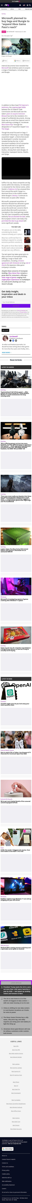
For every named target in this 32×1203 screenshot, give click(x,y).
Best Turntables (16, 1100)
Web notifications (6, 1181)
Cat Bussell (11, 31)
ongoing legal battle (19, 107)
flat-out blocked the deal (16, 217)
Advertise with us (6, 1177)
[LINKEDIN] (13, 340)
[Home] (16, 1)
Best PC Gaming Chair (16, 1075)
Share (5, 60)
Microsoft (5, 68)
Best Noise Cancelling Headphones (16, 1103)
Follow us (18, 60)
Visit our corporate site (14, 1143)
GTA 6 (12, 9)
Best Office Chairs (16, 1111)
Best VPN (16, 1046)
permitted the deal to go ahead (12, 221)
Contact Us (5, 1163)
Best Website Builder (16, 1057)
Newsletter (27, 60)
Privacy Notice (23, 312)
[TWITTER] (10, 340)
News (3, 32)
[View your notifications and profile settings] (20, 5)
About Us (4, 1155)
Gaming (3, 13)
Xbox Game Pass (7, 125)
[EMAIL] (16, 340)
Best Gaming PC (16, 1071)
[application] (16, 167)
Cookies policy (6, 1174)
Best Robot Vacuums (16, 1129)
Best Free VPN (16, 1050)
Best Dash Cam (16, 1121)
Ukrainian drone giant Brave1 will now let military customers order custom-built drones (16, 1031)
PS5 (19, 9)
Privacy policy (5, 1170)
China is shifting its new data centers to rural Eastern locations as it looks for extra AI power (16, 1010)
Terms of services (21, 310)
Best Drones (16, 1125)
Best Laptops (16, 1064)
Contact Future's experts (8, 1159)
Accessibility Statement (8, 1185)
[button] (2, 5)
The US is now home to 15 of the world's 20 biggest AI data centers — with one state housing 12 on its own (16, 1001)
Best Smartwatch (16, 1093)
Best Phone (16, 1082)
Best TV (16, 1086)
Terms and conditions (8, 1166)
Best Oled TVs (16, 1089)
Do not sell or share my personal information (14, 1192)
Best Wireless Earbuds (16, 1107)
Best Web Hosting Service (16, 1053)
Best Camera (16, 1118)
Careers (4, 1188)
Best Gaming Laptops (16, 1068)
